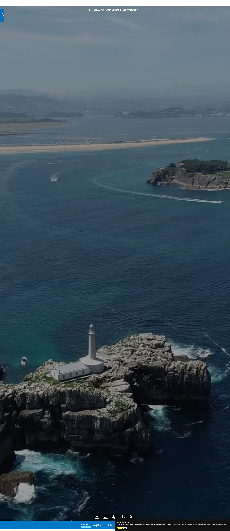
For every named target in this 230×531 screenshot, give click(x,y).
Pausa (3, 519)
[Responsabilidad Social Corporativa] (213, 2)
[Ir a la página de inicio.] (7, 1)
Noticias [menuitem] (208, 3)
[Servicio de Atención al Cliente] (216, 2)
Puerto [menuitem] (189, 3)
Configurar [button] (124, 528)
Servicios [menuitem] (194, 3)
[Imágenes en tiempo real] (218, 2)
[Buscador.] (224, 2)
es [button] (227, 3)
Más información (86, 526)
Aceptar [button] (119, 528)
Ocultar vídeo (9, 519)
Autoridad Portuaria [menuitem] (182, 3)
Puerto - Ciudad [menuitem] (201, 3)
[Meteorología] (221, 2)
